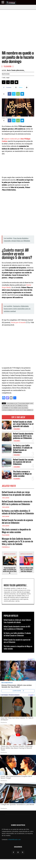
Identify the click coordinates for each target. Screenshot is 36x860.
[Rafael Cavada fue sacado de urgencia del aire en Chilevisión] (7, 463)
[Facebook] (4, 82)
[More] (27, 87)
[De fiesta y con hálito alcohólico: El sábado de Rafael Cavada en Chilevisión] (7, 448)
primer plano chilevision (21, 407)
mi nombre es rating (21, 405)
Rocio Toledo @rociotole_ (16, 70)
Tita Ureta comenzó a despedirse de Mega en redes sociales (22, 473)
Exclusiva (16, 429)
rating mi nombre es (8, 410)
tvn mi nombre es (28, 410)
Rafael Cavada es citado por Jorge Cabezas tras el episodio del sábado (23, 424)
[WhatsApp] (12, 82)
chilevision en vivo (12, 403)
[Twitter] (8, 82)
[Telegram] (16, 82)
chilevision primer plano (26, 403)
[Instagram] (18, 852)
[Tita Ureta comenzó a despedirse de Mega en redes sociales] (7, 475)
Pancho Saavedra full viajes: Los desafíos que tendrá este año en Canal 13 (9, 570)
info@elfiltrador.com (14, 839)
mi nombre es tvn (7, 407)
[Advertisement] (18, 28)
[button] (3, 2)
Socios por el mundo (18, 322)
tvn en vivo (18, 410)
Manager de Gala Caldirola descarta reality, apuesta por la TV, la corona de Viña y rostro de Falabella (17, 541)
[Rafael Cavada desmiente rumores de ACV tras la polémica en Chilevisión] (7, 437)
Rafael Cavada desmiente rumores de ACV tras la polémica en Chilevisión (23, 435)
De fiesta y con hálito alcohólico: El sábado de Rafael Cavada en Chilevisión (22, 448)
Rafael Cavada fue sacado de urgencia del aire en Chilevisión (23, 461)
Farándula (6, 547)
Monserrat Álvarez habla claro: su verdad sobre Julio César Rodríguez (26, 569)
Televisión (16, 479)
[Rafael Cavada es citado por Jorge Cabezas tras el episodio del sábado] (7, 425)
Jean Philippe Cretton (8, 405)
